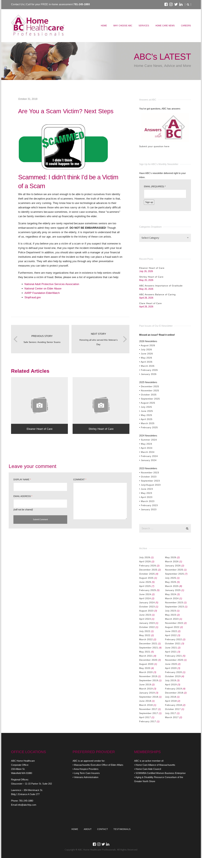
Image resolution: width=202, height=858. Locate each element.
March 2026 (172, 561)
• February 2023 (148, 505)
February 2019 (173, 688)
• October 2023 (148, 476)
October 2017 (173, 709)
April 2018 (171, 701)
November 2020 (174, 660)
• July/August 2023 (150, 485)
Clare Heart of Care (150, 303)
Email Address (22, 496)
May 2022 (144, 635)
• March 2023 (146, 501)
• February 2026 (148, 370)
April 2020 (171, 668)
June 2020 (171, 664)
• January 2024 (148, 460)
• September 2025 (149, 398)
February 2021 (173, 656)
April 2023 (145, 619)
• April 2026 (145, 362)
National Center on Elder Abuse (42, 288)
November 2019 (148, 676)
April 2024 (145, 598)
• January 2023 (148, 509)
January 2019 (147, 692)
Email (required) (155, 186)
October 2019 (173, 676)
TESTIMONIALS (122, 829)
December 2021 (148, 643)
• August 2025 (147, 403)
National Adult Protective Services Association (51, 284)
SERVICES (144, 25)
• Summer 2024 (148, 439)
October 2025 (147, 574)
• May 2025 (145, 415)
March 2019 (146, 688)
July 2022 (144, 631)
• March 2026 (146, 366)
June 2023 (145, 615)
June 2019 (145, 684)
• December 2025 (149, 386)
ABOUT (88, 829)
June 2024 (145, 594)
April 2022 (171, 635)
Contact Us (18, 4)
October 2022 (147, 627)
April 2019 (171, 684)
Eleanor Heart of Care (151, 268)
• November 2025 (149, 390)
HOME (104, 25)
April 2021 (171, 651)
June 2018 (145, 701)
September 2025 (174, 574)
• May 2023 (145, 493)
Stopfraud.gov (32, 297)
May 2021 (144, 651)
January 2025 (173, 590)
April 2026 (145, 561)
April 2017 (145, 717)
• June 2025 (146, 411)
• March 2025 (146, 423)
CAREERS (186, 25)
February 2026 (147, 565)
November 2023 (174, 602)
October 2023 (147, 606)
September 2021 (148, 647)
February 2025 (147, 590)
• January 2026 (148, 374)
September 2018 (148, 697)
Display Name (22, 479)
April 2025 (145, 586)
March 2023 (172, 619)
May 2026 (170, 557)
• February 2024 (148, 456)
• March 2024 (146, 452)
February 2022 (173, 639)
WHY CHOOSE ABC (122, 25)
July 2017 (170, 713)
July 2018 (170, 697)
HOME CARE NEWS (165, 25)
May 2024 (170, 594)
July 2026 (144, 557)
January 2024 (147, 602)
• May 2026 (145, 357)
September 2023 (174, 606)
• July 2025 (145, 407)
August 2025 (146, 578)
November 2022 (174, 623)
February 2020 (173, 672)
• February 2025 (148, 427)
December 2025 (148, 569)
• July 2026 (145, 349)
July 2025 (170, 578)
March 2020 (146, 672)
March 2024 (172, 598)
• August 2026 (147, 345)
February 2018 (173, 705)
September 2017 (148, 713)
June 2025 (145, 582)
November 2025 (174, 569)
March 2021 (146, 656)
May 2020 (144, 668)
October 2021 (173, 643)
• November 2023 (149, 472)
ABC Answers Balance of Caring (157, 294)
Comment (79, 479)
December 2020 (148, 660)
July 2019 (170, 680)
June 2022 (171, 631)
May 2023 (170, 615)
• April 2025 (145, 419)
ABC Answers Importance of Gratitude (161, 285)
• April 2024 (145, 448)
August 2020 (146, 664)
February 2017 (147, 721)
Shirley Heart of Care (151, 277)
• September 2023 (149, 480)
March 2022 (146, 639)
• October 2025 (148, 394)
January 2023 (147, 623)
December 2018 (174, 692)
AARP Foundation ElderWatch (42, 292)
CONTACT (102, 829)
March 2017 (172, 717)
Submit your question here (154, 146)
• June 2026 (146, 353)
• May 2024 (145, 444)
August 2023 (146, 610)
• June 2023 (146, 489)
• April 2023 (145, 497)
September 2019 (148, 680)
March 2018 (146, 705)
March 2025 (172, 586)
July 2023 (170, 610)
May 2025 (170, 582)
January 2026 (173, 565)
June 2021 (171, 647)
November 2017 (148, 709)
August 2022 (172, 627)
